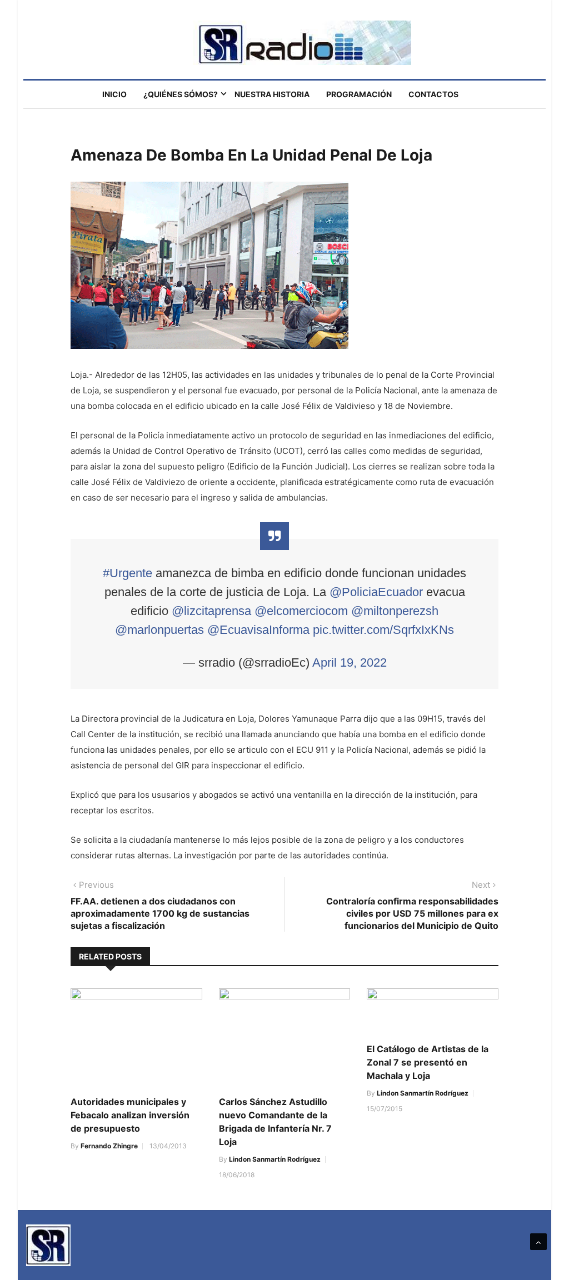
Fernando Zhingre (109, 1146)
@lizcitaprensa (211, 611)
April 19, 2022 (349, 662)
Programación (359, 94)
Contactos (433, 94)
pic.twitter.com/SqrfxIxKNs (383, 630)
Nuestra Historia (272, 94)
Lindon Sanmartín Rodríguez (275, 1159)
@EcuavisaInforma (258, 630)
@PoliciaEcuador (376, 592)
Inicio (114, 94)
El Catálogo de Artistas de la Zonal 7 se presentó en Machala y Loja (427, 1062)
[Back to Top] (538, 1241)
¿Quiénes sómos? (180, 94)
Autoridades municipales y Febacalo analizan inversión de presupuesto (130, 1115)
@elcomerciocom (301, 611)
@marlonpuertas (159, 630)
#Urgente (127, 573)
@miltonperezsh (394, 611)
